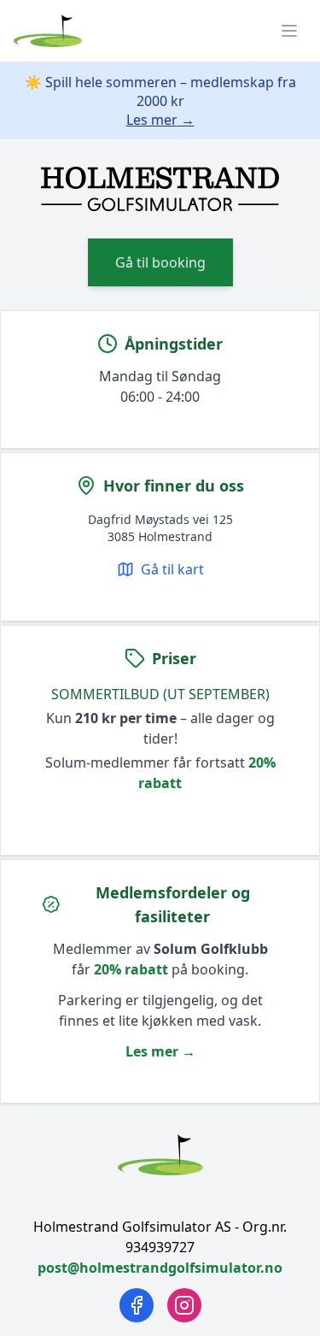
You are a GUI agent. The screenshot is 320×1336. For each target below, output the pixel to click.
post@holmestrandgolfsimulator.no (160, 1267)
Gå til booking (160, 262)
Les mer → (160, 119)
